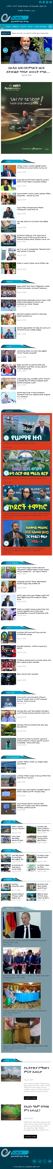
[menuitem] (8, 26)
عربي (33, 10)
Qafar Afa (42, 6)
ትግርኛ (15, 6)
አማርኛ (9, 6)
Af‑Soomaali (33, 6)
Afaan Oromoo (23, 6)
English (20, 10)
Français (27, 10)
